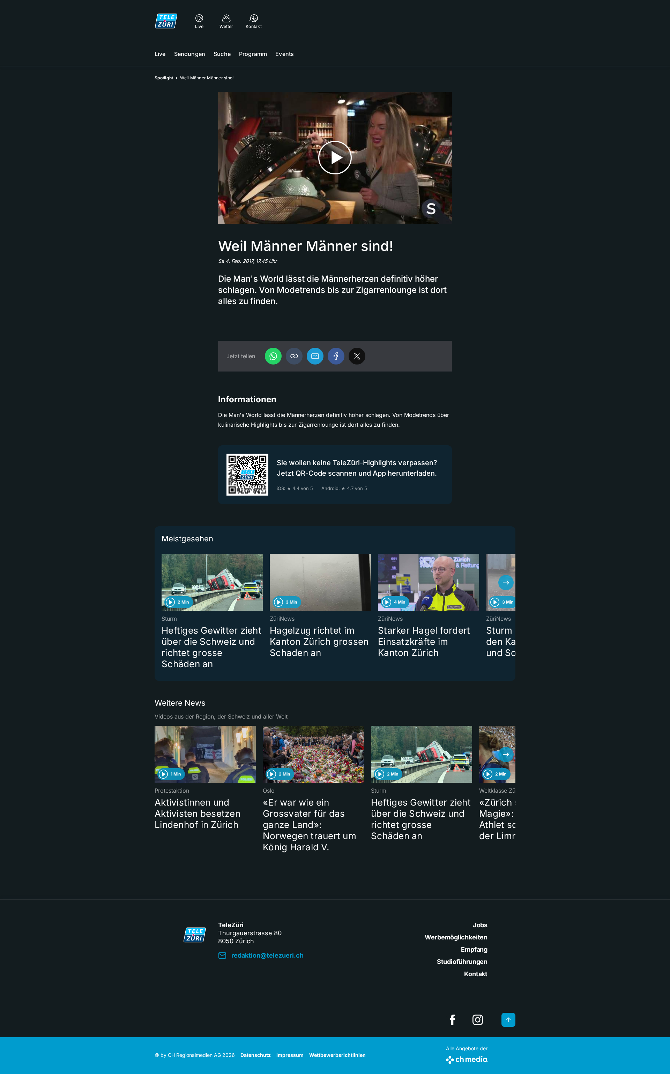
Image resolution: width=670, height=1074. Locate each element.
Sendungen (189, 53)
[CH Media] (466, 1058)
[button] (294, 356)
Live (160, 53)
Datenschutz (255, 1055)
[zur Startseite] (166, 21)
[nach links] (164, 582)
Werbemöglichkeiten (456, 937)
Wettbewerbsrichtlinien (337, 1055)
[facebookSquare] (453, 1020)
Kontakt (475, 974)
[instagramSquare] (478, 1020)
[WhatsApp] (273, 356)
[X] (357, 356)
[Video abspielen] (335, 158)
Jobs (480, 925)
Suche (222, 53)
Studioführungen (462, 961)
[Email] (315, 356)
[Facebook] (336, 356)
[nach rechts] (506, 582)
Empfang (474, 949)
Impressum (290, 1055)
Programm (253, 53)
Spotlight (164, 77)
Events (284, 53)
